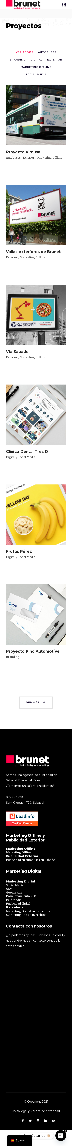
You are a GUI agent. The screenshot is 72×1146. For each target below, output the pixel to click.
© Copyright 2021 (36, 1101)
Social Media (26, 457)
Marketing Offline (49, 157)
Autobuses (13, 157)
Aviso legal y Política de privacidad (36, 1111)
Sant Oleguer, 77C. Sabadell (25, 802)
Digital (10, 457)
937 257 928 (14, 797)
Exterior (28, 157)
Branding (13, 657)
